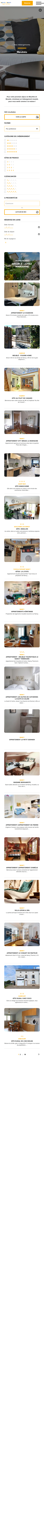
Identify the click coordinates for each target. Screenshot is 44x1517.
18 (25, 1054)
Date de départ (9, 232)
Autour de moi (20, 212)
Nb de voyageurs (10, 239)
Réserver (27, 3)
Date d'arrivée (9, 225)
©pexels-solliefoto (40, 10)
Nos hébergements (22, 45)
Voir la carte (21, 117)
